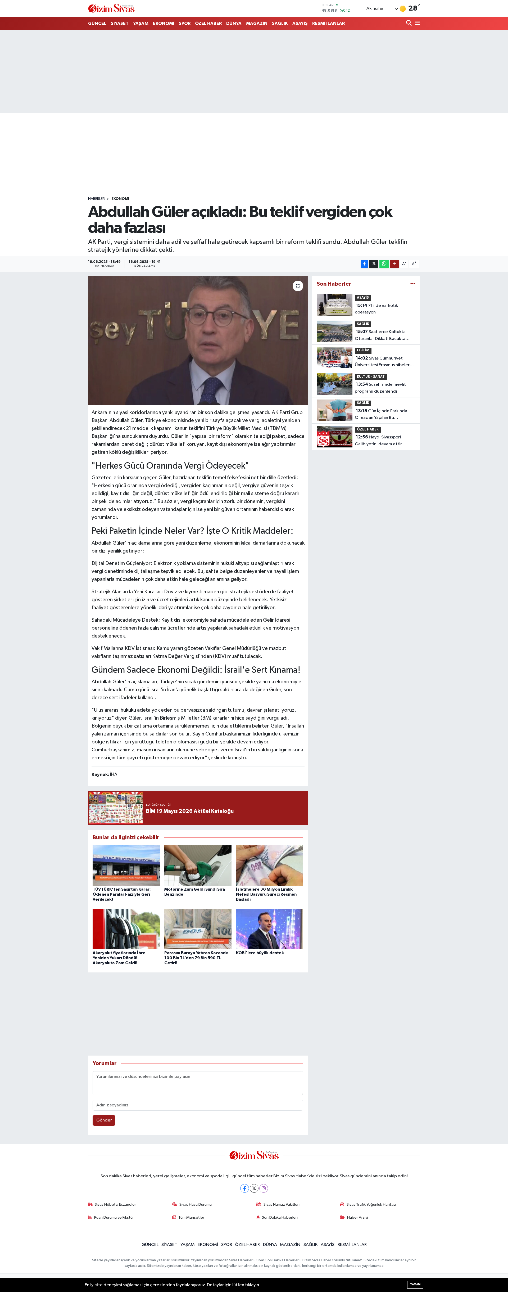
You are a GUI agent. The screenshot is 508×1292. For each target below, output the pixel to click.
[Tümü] (412, 284)
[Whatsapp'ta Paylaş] (384, 264)
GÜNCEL (97, 23)
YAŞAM (140, 23)
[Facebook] (244, 1188)
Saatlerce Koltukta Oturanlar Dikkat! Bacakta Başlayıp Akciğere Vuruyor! (381, 335)
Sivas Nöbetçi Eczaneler (115, 1204)
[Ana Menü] (416, 23)
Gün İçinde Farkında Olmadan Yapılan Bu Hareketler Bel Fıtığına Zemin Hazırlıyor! (384, 415)
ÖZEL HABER (208, 23)
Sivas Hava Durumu (195, 1204)
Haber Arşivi (357, 1217)
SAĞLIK (280, 23)
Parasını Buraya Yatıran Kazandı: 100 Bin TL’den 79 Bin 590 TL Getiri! (196, 958)
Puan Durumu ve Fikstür (114, 1217)
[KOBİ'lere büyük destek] (269, 929)
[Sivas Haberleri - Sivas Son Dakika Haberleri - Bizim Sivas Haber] (111, 8)
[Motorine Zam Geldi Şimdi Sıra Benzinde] (198, 865)
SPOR (184, 23)
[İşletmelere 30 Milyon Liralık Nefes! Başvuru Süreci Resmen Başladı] (269, 865)
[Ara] (409, 23)
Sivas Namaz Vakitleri (282, 1204)
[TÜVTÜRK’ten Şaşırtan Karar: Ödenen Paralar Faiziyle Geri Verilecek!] (126, 865)
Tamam (415, 1284)
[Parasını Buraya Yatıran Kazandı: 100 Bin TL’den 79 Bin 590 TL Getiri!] (198, 929)
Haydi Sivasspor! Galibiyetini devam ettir (378, 440)
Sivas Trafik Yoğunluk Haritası (371, 1204)
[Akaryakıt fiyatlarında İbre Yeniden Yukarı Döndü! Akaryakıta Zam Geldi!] (126, 929)
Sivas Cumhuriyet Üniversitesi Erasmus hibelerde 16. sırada (385, 362)
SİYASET (120, 23)
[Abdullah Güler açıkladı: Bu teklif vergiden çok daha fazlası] (198, 340)
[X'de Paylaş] (373, 264)
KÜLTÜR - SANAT (371, 377)
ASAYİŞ (300, 23)
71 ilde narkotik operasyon (376, 309)
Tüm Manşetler (191, 1217)
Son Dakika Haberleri (280, 1217)
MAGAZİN (256, 23)
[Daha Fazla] (394, 264)
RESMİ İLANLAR (328, 23)
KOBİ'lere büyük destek (260, 953)
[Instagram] (263, 1188)
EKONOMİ (163, 23)
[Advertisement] (254, 72)
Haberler (96, 199)
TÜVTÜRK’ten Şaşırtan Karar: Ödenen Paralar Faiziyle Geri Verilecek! (122, 894)
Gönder (104, 1120)
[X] (254, 1188)
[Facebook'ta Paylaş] (364, 264)
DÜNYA (234, 23)
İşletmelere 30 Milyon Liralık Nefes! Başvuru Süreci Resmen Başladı (266, 894)
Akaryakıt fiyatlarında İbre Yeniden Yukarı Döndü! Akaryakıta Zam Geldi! (119, 958)
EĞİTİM (363, 350)
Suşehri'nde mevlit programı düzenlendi (380, 388)
